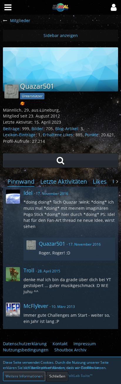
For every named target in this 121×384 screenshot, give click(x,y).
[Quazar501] (31, 249)
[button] (113, 7)
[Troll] (13, 274)
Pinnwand (20, 181)
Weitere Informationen (24, 376)
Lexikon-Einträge (19, 134)
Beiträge (11, 128)
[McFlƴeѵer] (13, 310)
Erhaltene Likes (58, 134)
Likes (100, 181)
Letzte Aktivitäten (63, 181)
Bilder (37, 128)
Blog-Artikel (66, 128)
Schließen (57, 376)
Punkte (91, 134)
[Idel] (13, 197)
